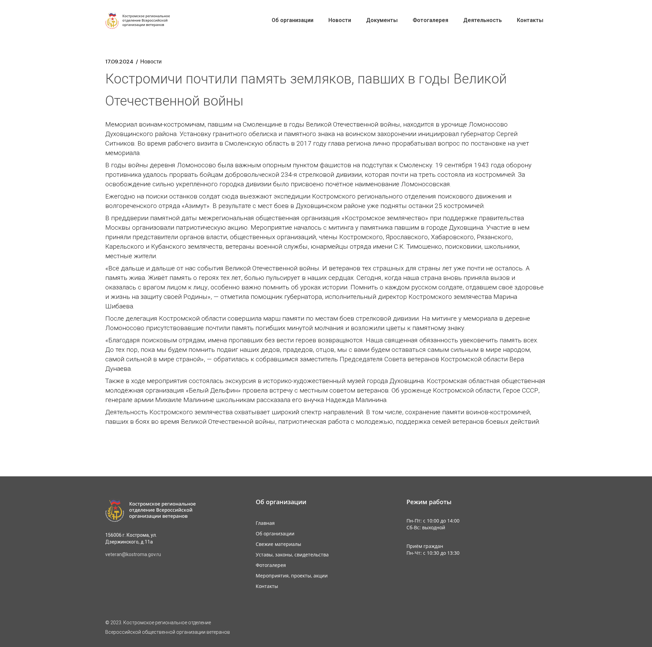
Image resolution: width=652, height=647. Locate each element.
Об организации (275, 533)
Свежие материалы (278, 544)
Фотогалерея (271, 565)
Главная (265, 523)
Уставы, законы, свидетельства (292, 554)
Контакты (267, 586)
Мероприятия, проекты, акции (292, 575)
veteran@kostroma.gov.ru (133, 554)
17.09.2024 (119, 61)
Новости (151, 61)
